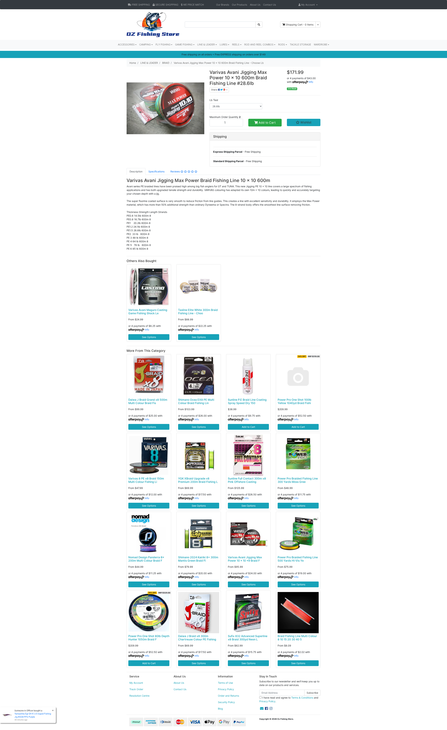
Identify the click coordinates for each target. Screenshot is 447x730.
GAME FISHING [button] (183, 44)
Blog (220, 708)
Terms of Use (225, 682)
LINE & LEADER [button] (206, 44)
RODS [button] (281, 44)
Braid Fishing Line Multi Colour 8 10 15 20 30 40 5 (297, 637)
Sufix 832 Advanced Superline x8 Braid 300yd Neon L (247, 637)
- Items (299, 24)
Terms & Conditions (302, 697)
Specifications (156, 171)
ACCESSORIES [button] (126, 44)
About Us (255, 4)
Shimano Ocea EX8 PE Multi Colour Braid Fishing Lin (196, 401)
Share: (214, 89)
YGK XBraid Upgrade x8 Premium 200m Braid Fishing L (198, 480)
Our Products (239, 4)
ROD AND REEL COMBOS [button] (258, 44)
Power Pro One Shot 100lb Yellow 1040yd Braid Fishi (294, 401)
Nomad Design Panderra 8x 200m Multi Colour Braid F (146, 559)
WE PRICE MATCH (193, 4)
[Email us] (261, 708)
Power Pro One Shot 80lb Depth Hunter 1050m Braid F (148, 637)
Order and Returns (228, 695)
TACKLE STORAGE (300, 44)
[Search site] (258, 24)
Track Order (136, 689)
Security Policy (226, 702)
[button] (308, 4)
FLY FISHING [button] (163, 44)
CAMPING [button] (145, 44)
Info (311, 81)
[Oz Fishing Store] (153, 24)
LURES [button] (223, 44)
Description (136, 171)
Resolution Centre (139, 695)
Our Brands (222, 4)
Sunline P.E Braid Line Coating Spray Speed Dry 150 (247, 401)
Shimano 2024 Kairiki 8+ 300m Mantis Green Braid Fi (198, 559)
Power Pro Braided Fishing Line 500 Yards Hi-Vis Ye (298, 559)
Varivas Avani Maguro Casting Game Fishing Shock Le (147, 311)
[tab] (136, 171)
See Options (149, 337)
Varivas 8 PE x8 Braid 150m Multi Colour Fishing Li (146, 480)
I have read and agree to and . (288, 699)
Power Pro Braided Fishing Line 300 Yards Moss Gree (298, 480)
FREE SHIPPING (140, 4)
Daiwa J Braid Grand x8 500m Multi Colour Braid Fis (147, 401)
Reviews (175, 171)
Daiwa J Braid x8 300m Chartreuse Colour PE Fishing (197, 637)
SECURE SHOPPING (166, 4)
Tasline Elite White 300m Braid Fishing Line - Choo (198, 311)
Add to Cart (267, 122)
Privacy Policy (226, 689)
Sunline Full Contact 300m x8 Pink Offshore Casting (247, 480)
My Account (136, 682)
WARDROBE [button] (320, 44)
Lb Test (214, 100)
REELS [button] (235, 44)
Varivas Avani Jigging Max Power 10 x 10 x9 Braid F (245, 559)
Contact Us (269, 4)
